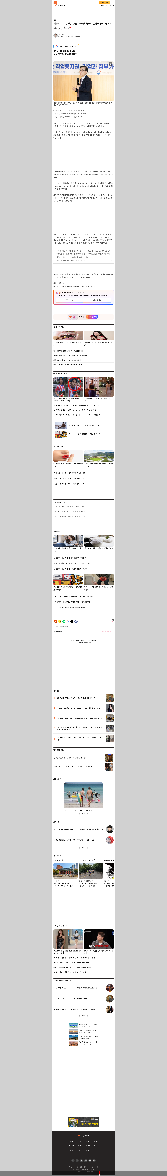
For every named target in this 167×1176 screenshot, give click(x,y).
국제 (95, 1141)
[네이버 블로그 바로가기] (94, 1160)
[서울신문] (59, 3)
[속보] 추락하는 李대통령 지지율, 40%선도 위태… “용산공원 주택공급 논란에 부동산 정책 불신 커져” (86, 251)
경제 (54, 20)
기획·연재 (56, 856)
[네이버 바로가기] (90, 1160)
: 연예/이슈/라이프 (61, 981)
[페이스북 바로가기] (73, 1160)
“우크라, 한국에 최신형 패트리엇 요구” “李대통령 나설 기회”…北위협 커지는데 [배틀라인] (83, 254)
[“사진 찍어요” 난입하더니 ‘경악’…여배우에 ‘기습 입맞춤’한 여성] (110, 988)
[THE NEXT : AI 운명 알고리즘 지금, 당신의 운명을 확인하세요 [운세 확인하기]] (83, 317)
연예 (87, 1150)
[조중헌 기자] (55, 35)
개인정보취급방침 (83, 1167)
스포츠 (79, 1150)
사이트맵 (91, 1167)
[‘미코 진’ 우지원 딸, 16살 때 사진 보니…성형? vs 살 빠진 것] (110, 1009)
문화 (79, 1146)
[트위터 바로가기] (77, 1160)
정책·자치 (71, 1146)
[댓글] (69, 28)
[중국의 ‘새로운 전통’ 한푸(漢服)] (110, 840)
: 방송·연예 (59, 926)
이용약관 (75, 1167)
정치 (71, 1141)
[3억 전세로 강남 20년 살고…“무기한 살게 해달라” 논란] (110, 999)
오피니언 (56, 822)
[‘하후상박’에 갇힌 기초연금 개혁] (110, 829)
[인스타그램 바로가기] (85, 1160)
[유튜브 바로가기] (81, 1160)
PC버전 (96, 1167)
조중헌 (60, 34)
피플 (71, 1150)
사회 (79, 1141)
